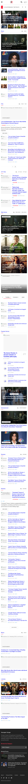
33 (9, 720)
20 (16, 622)
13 (16, 139)
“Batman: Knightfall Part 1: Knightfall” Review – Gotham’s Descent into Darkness (17, 606)
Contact (16, 775)
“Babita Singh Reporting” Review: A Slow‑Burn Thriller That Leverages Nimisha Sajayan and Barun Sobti (19, 190)
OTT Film (20, 171)
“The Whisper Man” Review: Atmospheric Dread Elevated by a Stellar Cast (16, 575)
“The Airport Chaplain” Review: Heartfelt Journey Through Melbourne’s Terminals (17, 591)
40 (10, 271)
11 (15, 125)
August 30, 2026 (12, 98)
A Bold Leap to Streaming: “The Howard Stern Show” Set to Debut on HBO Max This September (13, 62)
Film (25, 103)
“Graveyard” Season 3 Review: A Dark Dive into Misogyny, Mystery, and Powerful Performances (16, 459)
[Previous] (13, 167)
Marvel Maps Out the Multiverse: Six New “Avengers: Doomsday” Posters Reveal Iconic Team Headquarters (16, 151)
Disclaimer (22, 775)
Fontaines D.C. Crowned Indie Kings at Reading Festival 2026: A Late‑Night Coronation (12, 18)
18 (16, 154)
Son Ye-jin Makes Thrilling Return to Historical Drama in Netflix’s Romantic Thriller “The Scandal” (17, 78)
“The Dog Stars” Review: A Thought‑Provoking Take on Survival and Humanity (16, 561)
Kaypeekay (15, 195)
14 (16, 543)
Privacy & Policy (9, 775)
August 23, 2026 (5, 720)
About (2, 775)
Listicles (24, 679)
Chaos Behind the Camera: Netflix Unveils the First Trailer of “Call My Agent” (19, 202)
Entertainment (6, 14)
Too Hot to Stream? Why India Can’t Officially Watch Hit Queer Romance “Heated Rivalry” (16, 317)
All (22, 31)
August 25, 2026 (23, 205)
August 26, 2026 (12, 601)
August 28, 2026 (21, 182)
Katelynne (15, 182)
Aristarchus (15, 205)
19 (16, 98)
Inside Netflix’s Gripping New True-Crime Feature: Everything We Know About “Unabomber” (12, 45)
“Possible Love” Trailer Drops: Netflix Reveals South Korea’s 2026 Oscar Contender (17, 158)
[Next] (15, 167)
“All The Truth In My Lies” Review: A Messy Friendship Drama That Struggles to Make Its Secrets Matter (17, 474)
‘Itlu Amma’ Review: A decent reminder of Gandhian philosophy (10, 354)
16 (16, 477)
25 (13, 197)
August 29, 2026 (12, 154)
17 (10, 65)
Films (22, 103)
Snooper (4, 125)
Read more (4, 133)
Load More (14, 627)
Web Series (18, 212)
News (25, 31)
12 (13, 184)
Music (25, 632)
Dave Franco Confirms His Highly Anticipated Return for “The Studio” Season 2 (16, 95)
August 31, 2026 (6, 48)
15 (16, 146)
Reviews (24, 454)
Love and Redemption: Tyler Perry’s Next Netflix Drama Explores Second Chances (16, 70)
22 (4, 501)
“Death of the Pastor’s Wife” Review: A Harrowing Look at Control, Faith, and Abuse (17, 598)
